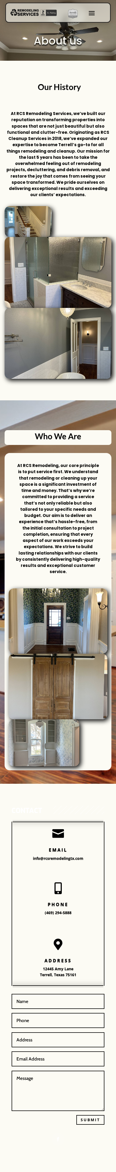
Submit (90, 1119)
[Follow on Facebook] (58, 1139)
